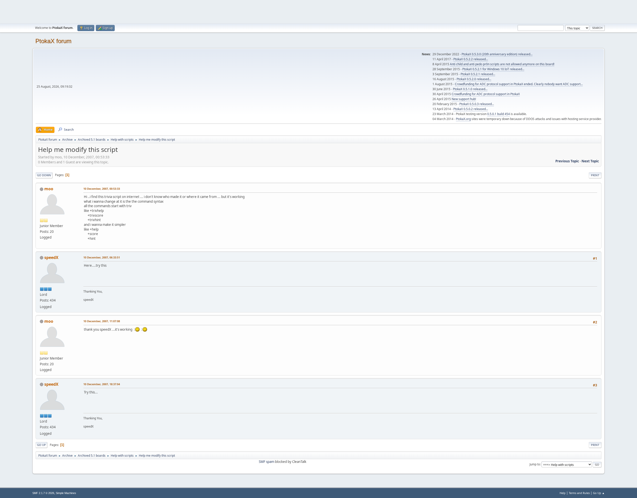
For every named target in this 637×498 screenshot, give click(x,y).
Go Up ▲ (599, 493)
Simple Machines (66, 493)
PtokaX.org (463, 119)
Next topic (590, 161)
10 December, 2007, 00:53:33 (101, 188)
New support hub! (464, 99)
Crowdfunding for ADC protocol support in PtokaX (486, 94)
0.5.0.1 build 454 (498, 114)
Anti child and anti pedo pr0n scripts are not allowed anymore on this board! (502, 64)
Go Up (41, 445)
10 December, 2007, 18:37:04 (101, 384)
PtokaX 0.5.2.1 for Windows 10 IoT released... (493, 69)
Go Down (44, 175)
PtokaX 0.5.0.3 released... (476, 104)
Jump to (535, 464)
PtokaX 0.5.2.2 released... (470, 59)
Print (595, 175)
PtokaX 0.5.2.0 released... (474, 79)
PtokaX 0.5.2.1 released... (478, 74)
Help (563, 493)
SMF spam (266, 461)
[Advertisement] (318, 11)
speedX (51, 257)
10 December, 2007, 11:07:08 (101, 321)
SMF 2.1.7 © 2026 (43, 493)
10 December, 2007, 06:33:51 (101, 257)
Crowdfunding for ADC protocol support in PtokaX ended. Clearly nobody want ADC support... (519, 84)
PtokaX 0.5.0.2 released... (470, 109)
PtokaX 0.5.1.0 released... (470, 89)
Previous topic (567, 161)
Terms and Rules (579, 493)
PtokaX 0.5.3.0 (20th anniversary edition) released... (497, 54)
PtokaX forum (53, 41)
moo (48, 188)
